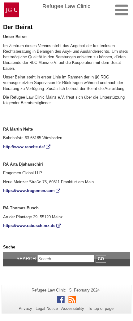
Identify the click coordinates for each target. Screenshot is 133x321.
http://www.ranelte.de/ (24, 147)
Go (101, 258)
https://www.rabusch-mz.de (29, 225)
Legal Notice (47, 308)
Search (26, 258)
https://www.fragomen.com (29, 190)
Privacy (25, 308)
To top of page (101, 308)
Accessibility (72, 308)
